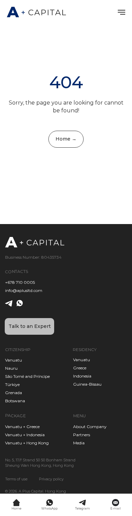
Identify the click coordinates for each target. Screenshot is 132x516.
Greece (79, 367)
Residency (84, 349)
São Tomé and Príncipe (27, 376)
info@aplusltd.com (23, 290)
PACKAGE (15, 415)
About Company (90, 426)
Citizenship (17, 349)
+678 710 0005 (20, 282)
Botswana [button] (15, 400)
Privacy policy (51, 479)
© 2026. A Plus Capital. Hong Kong (35, 491)
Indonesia (82, 376)
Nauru (11, 368)
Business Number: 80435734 (33, 257)
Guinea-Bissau (87, 384)
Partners (81, 434)
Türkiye (12, 384)
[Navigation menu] (121, 12)
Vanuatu (81, 359)
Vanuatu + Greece (22, 426)
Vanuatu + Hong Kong (27, 442)
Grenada (13, 392)
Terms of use (16, 479)
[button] (29, 326)
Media (79, 442)
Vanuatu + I (16, 434)
